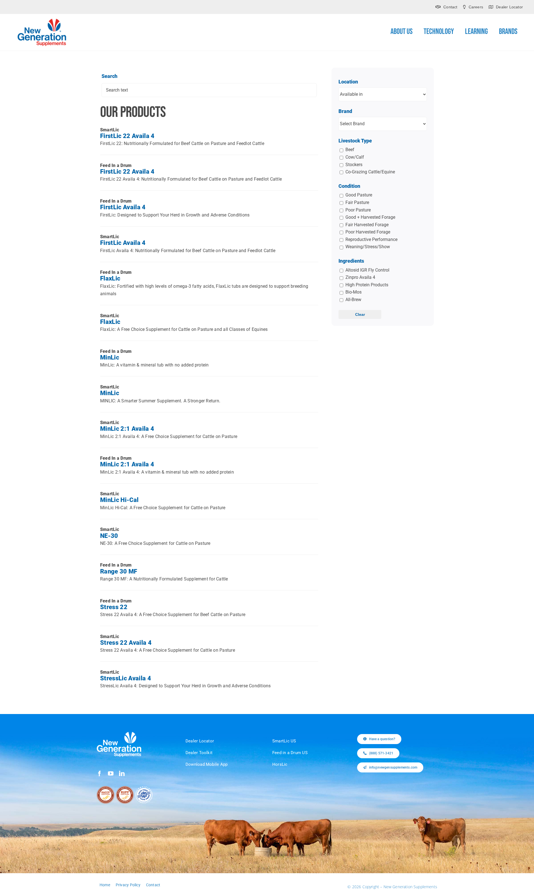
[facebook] (99, 773)
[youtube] (110, 773)
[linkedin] (122, 773)
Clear (360, 314)
